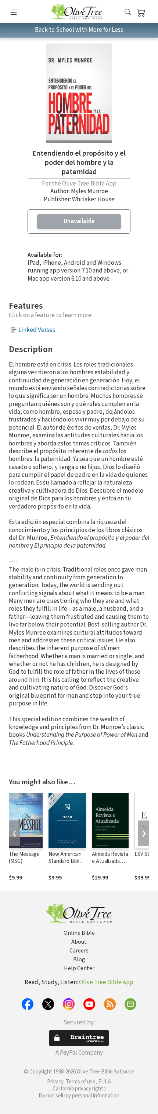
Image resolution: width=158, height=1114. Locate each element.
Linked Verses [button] (36, 330)
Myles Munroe (89, 191)
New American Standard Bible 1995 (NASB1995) (65, 864)
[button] (128, 13)
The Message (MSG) (24, 857)
